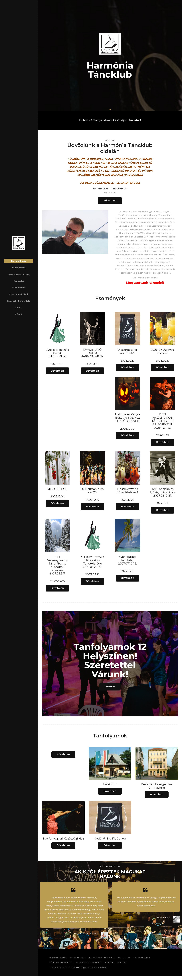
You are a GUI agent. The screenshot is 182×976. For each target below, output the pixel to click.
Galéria (18, 307)
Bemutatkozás (18, 261)
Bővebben (109, 200)
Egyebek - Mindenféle (18, 301)
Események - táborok (19, 274)
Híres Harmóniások (18, 294)
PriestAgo (81, 967)
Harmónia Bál (19, 287)
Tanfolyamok (19, 267)
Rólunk (18, 314)
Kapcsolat (19, 281)
